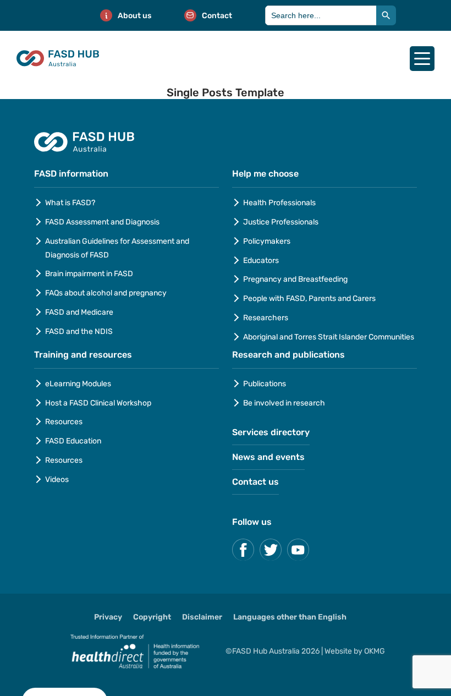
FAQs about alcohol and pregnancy (106, 293)
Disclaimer (202, 617)
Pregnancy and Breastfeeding (295, 279)
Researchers (265, 317)
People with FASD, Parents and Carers (309, 298)
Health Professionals (279, 202)
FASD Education (73, 441)
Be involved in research (284, 403)
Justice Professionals (281, 222)
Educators (261, 260)
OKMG (374, 651)
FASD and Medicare (79, 312)
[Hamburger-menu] (422, 58)
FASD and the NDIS (79, 331)
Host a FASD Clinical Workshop (98, 403)
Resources (63, 421)
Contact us (255, 481)
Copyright (152, 617)
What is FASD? (70, 202)
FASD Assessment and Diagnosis (102, 222)
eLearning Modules (78, 383)
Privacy (108, 617)
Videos (57, 479)
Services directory (271, 432)
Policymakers (266, 241)
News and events (268, 457)
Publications (264, 383)
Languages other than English (289, 617)
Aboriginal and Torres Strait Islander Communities (328, 337)
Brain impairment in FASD (89, 273)
